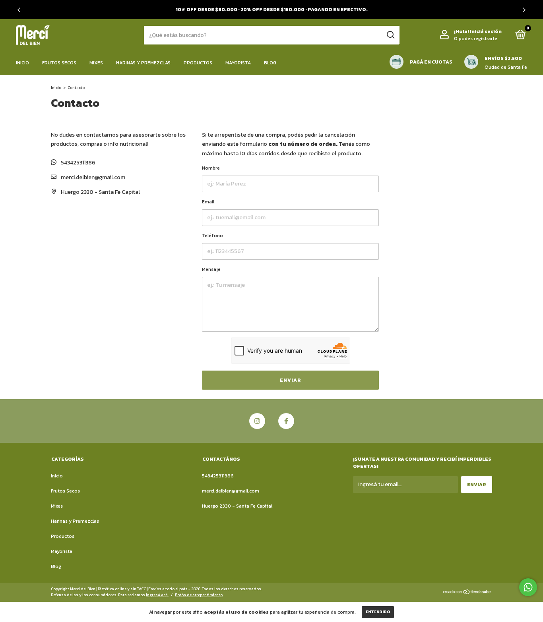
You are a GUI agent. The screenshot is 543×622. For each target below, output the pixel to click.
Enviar (290, 380)
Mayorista (238, 62)
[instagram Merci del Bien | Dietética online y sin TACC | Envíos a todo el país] (257, 421)
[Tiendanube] (467, 593)
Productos (198, 62)
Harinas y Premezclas (143, 62)
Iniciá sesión (486, 31)
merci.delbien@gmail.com (93, 177)
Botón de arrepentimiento (199, 595)
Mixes (96, 62)
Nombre (211, 168)
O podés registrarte (475, 38)
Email (208, 201)
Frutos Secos (59, 62)
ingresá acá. (157, 595)
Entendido (378, 612)
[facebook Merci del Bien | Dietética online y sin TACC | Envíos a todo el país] (286, 421)
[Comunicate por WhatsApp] (528, 587)
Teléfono (212, 235)
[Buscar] (390, 35)
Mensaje (211, 269)
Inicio (22, 62)
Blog (270, 62)
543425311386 (77, 162)
